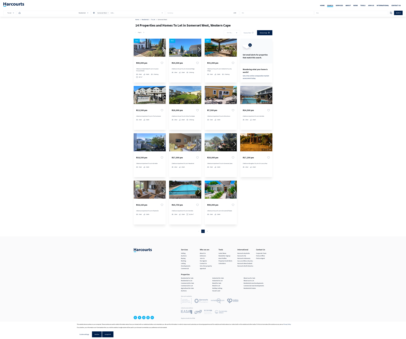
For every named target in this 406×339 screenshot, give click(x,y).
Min (243, 13)
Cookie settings (84, 334)
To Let (153, 19)
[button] (108, 13)
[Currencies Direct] (221, 312)
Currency (170, 13)
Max (317, 13)
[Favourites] (162, 63)
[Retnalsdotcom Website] (217, 301)
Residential (145, 19)
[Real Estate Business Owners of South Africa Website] (208, 312)
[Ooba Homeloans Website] (232, 301)
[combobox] (120, 13)
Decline (97, 334)
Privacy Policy (287, 324)
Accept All (108, 334)
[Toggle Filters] (391, 13)
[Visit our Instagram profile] (148, 317)
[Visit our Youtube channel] (152, 317)
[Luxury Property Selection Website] (186, 301)
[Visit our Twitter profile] (139, 317)
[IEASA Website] (186, 312)
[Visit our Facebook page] (135, 317)
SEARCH (398, 13)
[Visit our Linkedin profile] (143, 317)
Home (137, 19)
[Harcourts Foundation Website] (201, 301)
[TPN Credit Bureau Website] (198, 312)
